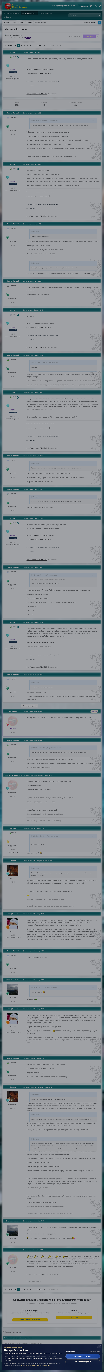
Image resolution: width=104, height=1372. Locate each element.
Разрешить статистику (83, 1356)
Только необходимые (82, 1362)
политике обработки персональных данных (35, 1365)
